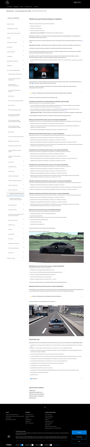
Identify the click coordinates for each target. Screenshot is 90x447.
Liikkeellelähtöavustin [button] (12, 166)
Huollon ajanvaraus (48, 414)
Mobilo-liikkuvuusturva (49, 421)
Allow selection (79, 436)
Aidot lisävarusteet (48, 417)
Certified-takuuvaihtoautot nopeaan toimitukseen (15, 416)
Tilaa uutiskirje (8, 417)
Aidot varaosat (47, 424)
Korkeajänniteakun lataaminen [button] (12, 61)
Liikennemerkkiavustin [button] (12, 209)
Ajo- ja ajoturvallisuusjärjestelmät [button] (13, 70)
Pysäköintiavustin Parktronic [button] (13, 243)
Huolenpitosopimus (48, 423)
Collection (47, 419)
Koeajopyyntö (27, 421)
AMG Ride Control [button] (11, 224)
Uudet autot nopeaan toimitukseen (12, 414)
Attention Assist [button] (11, 171)
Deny (79, 441)
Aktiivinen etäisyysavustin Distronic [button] (15, 180)
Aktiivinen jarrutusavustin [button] (13, 189)
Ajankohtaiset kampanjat (29, 416)
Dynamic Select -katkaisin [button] (12, 42)
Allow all (79, 432)
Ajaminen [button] (9, 37)
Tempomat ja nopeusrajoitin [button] (13, 176)
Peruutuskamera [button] (11, 234)
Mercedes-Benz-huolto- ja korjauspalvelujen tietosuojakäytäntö (53, 429)
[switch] (32, 445)
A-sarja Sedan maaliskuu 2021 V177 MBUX (23, 11)
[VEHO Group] (7, 2)
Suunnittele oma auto (29, 414)
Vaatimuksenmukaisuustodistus (50, 426)
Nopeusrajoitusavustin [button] (12, 205)
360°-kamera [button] (10, 238)
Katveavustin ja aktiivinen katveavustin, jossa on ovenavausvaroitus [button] (15, 215)
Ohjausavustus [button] (11, 252)
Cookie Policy (18, 441)
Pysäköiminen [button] (9, 65)
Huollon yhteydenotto (49, 416)
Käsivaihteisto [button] (9, 47)
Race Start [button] (10, 229)
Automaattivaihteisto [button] (11, 51)
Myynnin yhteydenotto (29, 423)
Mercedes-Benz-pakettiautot (11, 419)
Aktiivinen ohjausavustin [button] (13, 185)
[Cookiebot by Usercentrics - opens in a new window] (8, 445)
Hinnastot (27, 417)
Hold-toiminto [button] (11, 162)
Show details (56, 444)
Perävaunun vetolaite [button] (11, 258)
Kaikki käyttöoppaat (10, 11)
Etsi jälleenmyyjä (28, 419)
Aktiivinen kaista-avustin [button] (13, 220)
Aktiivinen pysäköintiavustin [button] (13, 248)
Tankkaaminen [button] (9, 56)
